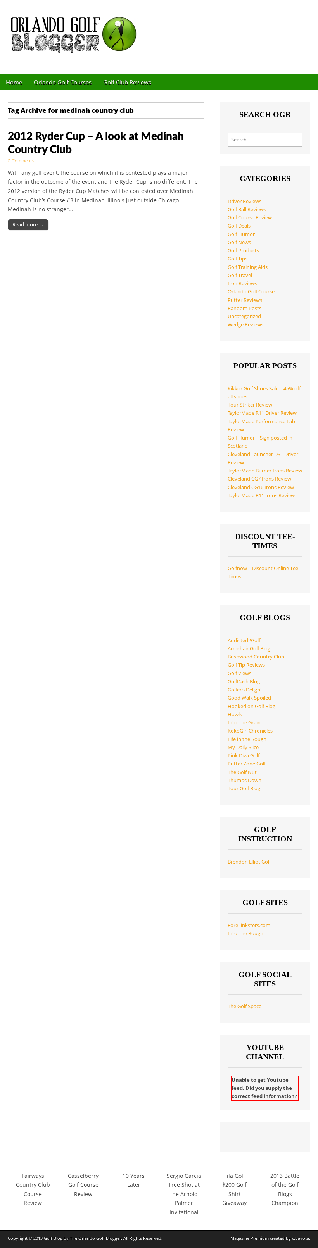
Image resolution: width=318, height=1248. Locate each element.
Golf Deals (239, 225)
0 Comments (21, 161)
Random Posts (244, 308)
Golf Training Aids (248, 267)
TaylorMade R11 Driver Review (262, 413)
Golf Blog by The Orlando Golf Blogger (82, 1238)
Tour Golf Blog (244, 788)
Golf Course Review (250, 217)
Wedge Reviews (245, 324)
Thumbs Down (244, 780)
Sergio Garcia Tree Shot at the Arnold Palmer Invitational (184, 1194)
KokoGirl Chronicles (250, 730)
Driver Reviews (244, 201)
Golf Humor (241, 234)
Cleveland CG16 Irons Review (261, 487)
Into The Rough (245, 933)
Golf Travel (240, 275)
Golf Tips (237, 258)
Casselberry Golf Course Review (83, 1185)
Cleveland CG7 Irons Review (259, 479)
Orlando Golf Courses (63, 82)
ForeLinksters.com (249, 925)
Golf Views (239, 673)
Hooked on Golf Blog (251, 706)
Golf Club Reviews (127, 82)
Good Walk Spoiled (249, 698)
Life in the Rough (247, 739)
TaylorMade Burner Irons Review (265, 470)
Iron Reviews (242, 283)
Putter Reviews (245, 300)
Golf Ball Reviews (247, 209)
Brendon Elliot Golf (249, 861)
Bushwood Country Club (256, 656)
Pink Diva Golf (243, 755)
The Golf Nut (242, 772)
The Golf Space (244, 1006)
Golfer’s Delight (245, 689)
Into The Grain (244, 722)
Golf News (239, 242)
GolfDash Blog (244, 681)
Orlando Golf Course (251, 291)
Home (14, 82)
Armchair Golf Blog (249, 648)
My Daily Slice (243, 747)
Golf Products (243, 250)
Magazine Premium (249, 1238)
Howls (235, 714)
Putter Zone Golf (247, 763)
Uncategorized (244, 316)
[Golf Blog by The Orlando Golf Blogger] (75, 31)
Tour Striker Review (250, 405)
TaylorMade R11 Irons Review (261, 495)
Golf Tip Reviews (246, 665)
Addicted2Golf (244, 640)
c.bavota (300, 1238)
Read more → (28, 224)
